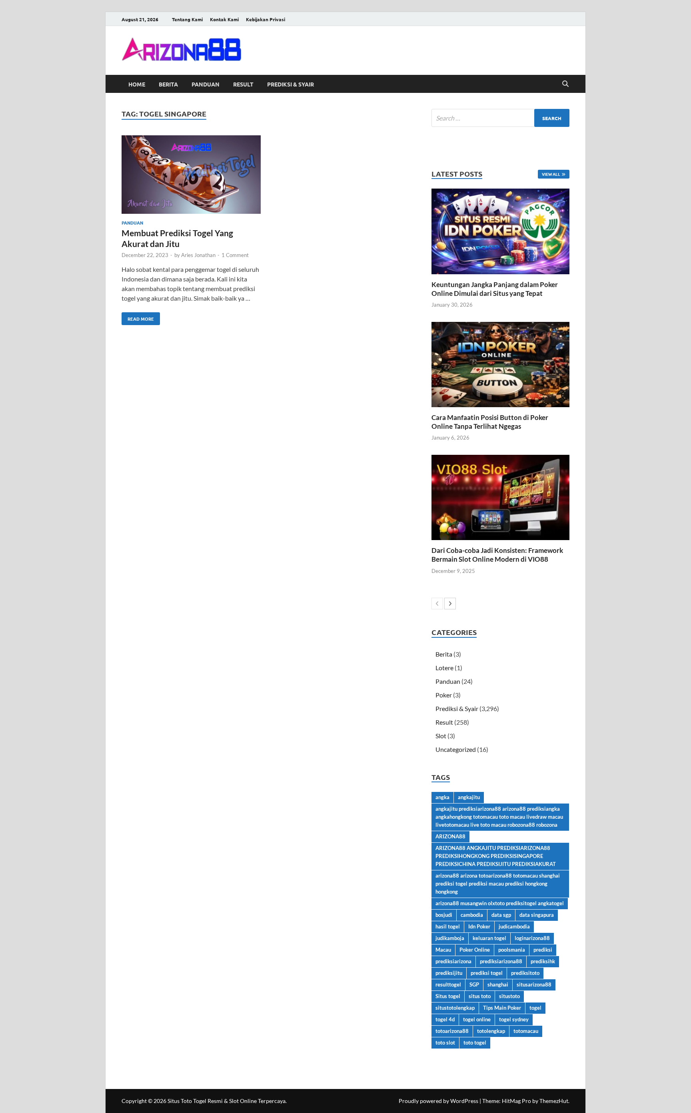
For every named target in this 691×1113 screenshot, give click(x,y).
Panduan (206, 84)
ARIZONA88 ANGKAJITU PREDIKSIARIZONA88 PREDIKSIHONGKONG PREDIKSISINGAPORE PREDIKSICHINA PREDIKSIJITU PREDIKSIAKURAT (495, 856)
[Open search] (565, 84)
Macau (443, 949)
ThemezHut (553, 1100)
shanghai (497, 984)
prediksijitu (448, 973)
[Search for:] (500, 118)
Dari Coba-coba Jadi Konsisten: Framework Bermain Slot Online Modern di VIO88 (497, 554)
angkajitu (469, 797)
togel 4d (445, 1019)
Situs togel (447, 996)
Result (243, 84)
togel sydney (514, 1019)
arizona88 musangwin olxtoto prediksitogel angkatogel (499, 903)
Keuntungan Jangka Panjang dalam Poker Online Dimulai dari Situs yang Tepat (494, 288)
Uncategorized (455, 749)
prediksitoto (525, 973)
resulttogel (448, 984)
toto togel (474, 1042)
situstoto (509, 996)
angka (442, 797)
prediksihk (543, 961)
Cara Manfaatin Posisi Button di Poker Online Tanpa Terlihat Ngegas (489, 421)
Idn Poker (479, 926)
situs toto (480, 996)
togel (535, 1008)
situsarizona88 (534, 984)
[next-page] (450, 603)
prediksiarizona (453, 961)
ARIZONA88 (450, 836)
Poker (443, 695)
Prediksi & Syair (290, 84)
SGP (474, 984)
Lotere (444, 667)
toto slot (445, 1042)
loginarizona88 (532, 938)
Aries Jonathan (198, 255)
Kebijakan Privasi (265, 19)
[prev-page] (437, 603)
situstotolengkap (455, 1008)
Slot (440, 735)
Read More (138, 317)
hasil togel (447, 926)
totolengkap (491, 1031)
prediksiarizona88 (501, 961)
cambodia (472, 915)
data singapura (536, 915)
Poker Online (474, 949)
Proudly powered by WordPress (438, 1100)
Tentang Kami (187, 19)
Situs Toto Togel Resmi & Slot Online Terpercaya (227, 1100)
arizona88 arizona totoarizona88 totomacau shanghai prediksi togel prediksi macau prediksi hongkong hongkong (497, 883)
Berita (168, 84)
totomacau (525, 1031)
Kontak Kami (224, 19)
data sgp (501, 915)
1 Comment (235, 255)
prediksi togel (487, 973)
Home (136, 84)
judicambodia (514, 926)
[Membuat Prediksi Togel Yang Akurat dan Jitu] (191, 175)
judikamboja (449, 938)
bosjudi (443, 915)
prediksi (542, 949)
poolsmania (511, 949)
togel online (477, 1019)
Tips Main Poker (502, 1008)
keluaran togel (489, 938)
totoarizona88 (452, 1031)
